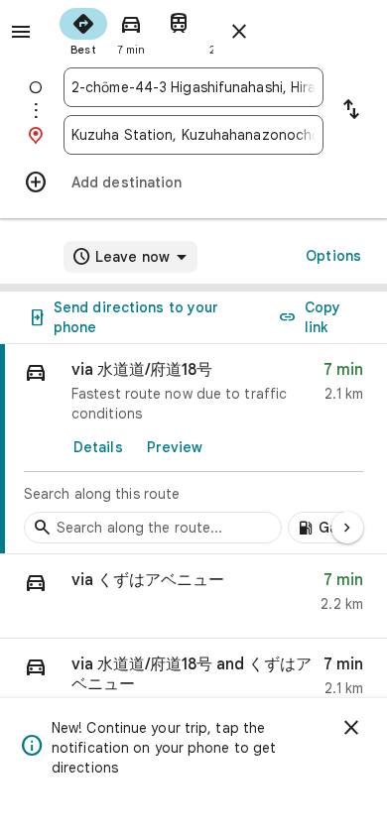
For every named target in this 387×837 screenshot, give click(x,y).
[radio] (83, 30)
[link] (193, 449)
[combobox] (193, 87)
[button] (193, 596)
